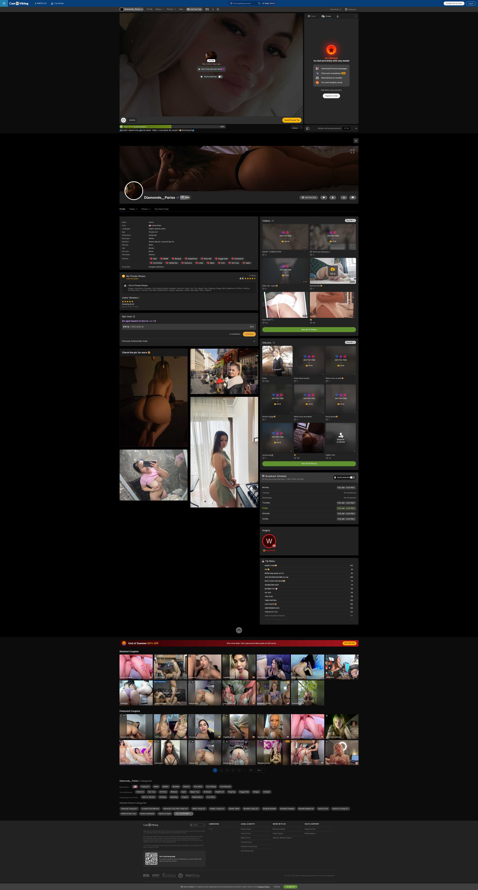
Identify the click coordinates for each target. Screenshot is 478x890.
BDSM (165, 259)
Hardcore (188, 263)
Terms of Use (246, 833)
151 (298, 458)
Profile (149, 9)
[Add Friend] (343, 197)
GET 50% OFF (349, 643)
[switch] (352, 477)
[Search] (259, 3)
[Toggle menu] (4, 3)
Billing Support (310, 833)
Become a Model (279, 829)
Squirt (248, 263)
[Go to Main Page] (20, 3)
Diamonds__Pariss (129, 781)
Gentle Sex (173, 263)
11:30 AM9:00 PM (345, 488)
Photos (171, 9)
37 (330, 458)
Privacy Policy (246, 829)
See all (349, 220)
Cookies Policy (246, 842)
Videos (159, 9)
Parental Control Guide (249, 846)
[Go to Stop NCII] (192, 875)
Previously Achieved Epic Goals (135, 341)
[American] (135, 787)
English (195, 825)
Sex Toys (235, 263)
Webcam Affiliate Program (282, 838)
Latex (201, 263)
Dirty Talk (207, 259)
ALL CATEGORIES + (183, 814)
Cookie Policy (263, 887)
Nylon (212, 263)
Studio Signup (278, 833)
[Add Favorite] (123, 120)
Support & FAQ (310, 829)
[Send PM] (352, 197)
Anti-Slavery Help (247, 851)
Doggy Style (223, 259)
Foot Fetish (157, 263)
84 (314, 323)
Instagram (152, 267)
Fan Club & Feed (161, 209)
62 (266, 323)
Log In (471, 3)
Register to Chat (331, 96)
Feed (181, 9)
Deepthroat (192, 259)
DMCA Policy (245, 838)
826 (267, 381)
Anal (154, 259)
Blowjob (178, 259)
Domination (239, 259)
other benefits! (336, 90)
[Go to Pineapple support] (180, 875)
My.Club (159, 267)
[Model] (356, 140)
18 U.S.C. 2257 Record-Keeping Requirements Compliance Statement (310, 876)
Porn (223, 263)
